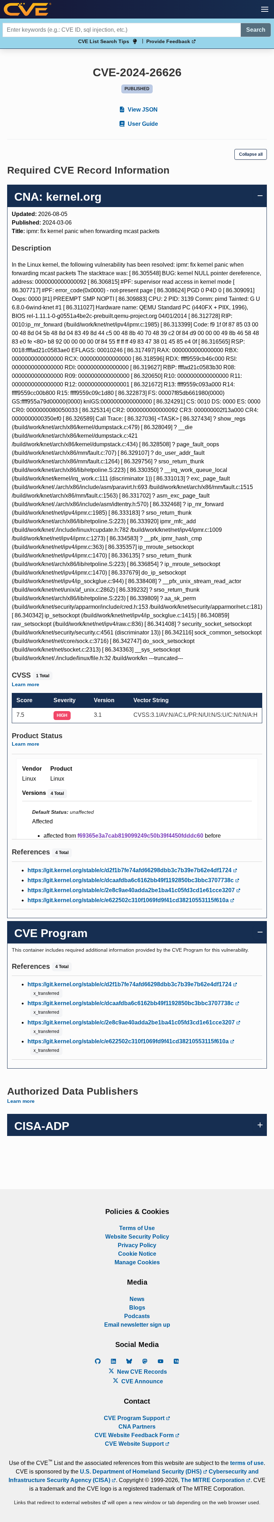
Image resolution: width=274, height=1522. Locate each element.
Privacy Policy (137, 1245)
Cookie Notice (137, 1254)
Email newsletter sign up (137, 1325)
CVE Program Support (135, 1418)
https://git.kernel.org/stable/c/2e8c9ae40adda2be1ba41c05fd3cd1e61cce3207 (131, 890)
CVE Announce (141, 1381)
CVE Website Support (135, 1444)
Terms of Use (137, 1228)
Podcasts (137, 1316)
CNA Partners (137, 1427)
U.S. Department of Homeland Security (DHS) (141, 1472)
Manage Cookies (137, 1262)
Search (255, 30)
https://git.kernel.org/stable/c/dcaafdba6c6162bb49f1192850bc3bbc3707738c (131, 880)
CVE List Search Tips (103, 41)
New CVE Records (141, 1372)
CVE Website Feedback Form (135, 1435)
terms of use (247, 1463)
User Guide (142, 124)
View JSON (142, 110)
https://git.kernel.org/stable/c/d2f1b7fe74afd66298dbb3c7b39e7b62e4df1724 (130, 870)
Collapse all (251, 154)
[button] (265, 9)
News (137, 1299)
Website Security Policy (137, 1237)
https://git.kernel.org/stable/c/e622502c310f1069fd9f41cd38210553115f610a (128, 900)
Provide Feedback (169, 41)
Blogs (137, 1308)
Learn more (25, 684)
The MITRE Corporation (213, 1480)
